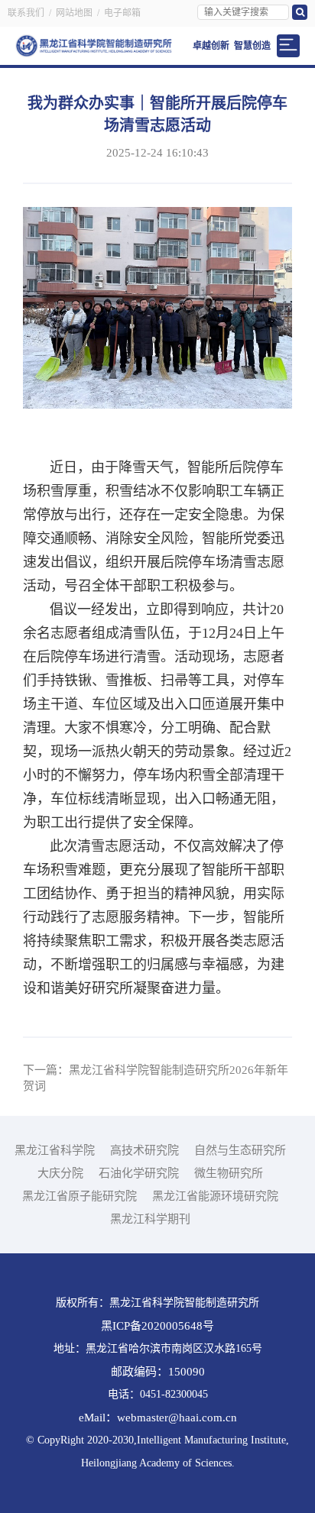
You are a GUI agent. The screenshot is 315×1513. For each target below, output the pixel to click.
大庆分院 (60, 1173)
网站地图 (74, 13)
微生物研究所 (228, 1173)
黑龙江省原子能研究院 (79, 1196)
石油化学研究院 (139, 1173)
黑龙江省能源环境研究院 (215, 1196)
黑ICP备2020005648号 (157, 1326)
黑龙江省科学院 (55, 1150)
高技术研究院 (144, 1150)
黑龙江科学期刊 (150, 1219)
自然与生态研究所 (240, 1150)
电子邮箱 (122, 13)
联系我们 (26, 13)
